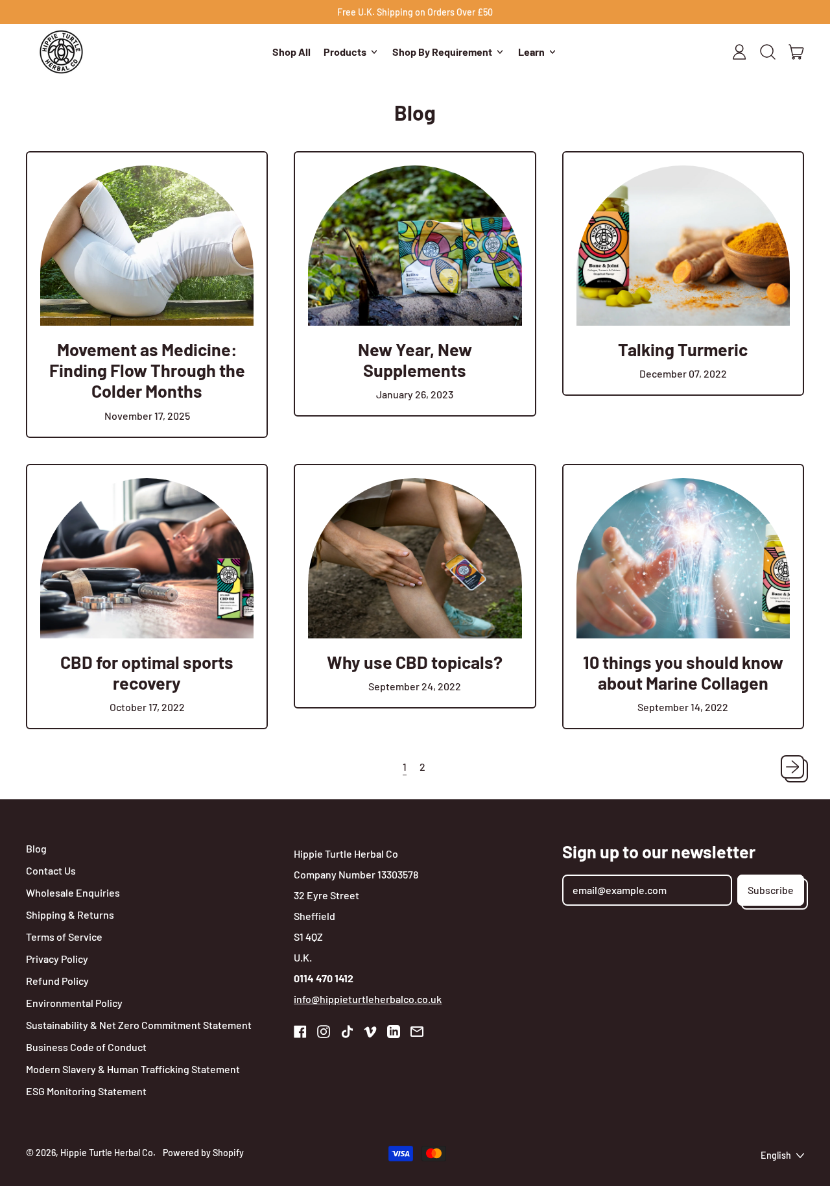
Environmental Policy (74, 1003)
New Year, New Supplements (415, 359)
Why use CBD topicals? (415, 661)
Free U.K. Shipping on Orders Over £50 (415, 12)
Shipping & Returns (70, 914)
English (776, 1155)
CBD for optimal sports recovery (146, 672)
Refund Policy (57, 980)
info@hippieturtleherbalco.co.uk (368, 999)
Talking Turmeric (683, 349)
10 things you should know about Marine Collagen (683, 672)
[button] (767, 52)
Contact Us (51, 870)
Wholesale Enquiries (73, 892)
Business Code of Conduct (86, 1047)
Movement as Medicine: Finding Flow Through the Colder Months (147, 370)
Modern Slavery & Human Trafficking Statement (133, 1069)
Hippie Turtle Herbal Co (106, 1152)
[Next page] (792, 767)
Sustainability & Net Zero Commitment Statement (139, 1025)
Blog (36, 848)
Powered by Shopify (203, 1152)
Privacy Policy (57, 958)
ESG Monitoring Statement (86, 1091)
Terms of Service (64, 936)
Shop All (291, 51)
